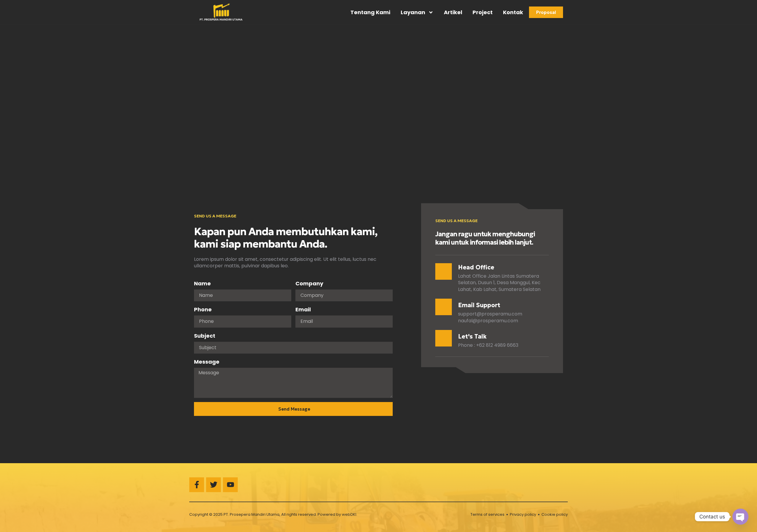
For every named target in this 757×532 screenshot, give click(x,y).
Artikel (453, 12)
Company (309, 283)
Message (206, 361)
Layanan (413, 12)
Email (303, 309)
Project (483, 12)
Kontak (513, 12)
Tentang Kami (370, 12)
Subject (204, 335)
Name (202, 283)
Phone (203, 309)
